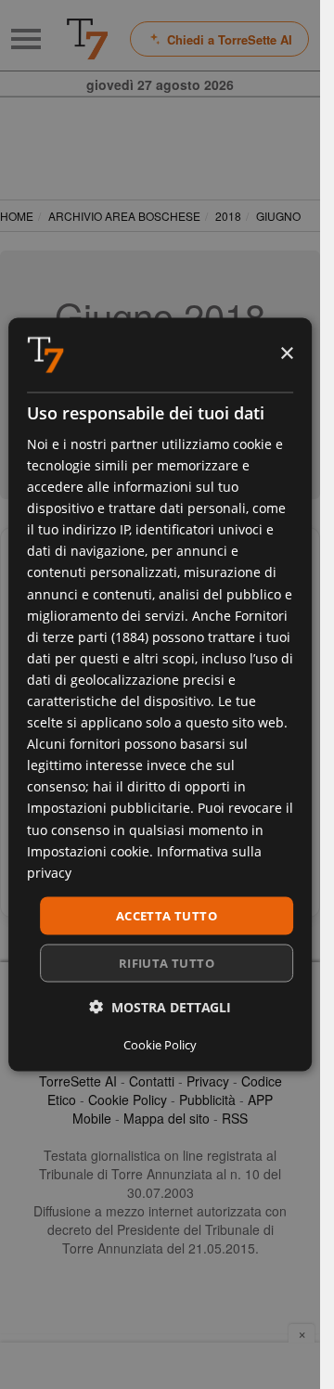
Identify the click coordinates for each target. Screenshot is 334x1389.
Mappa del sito (166, 1118)
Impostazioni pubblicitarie (108, 808)
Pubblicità (207, 1099)
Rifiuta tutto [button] (166, 963)
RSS (235, 1118)
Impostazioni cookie (88, 850)
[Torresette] (87, 39)
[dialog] (160, 694)
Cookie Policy (127, 1099)
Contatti (151, 1081)
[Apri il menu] (26, 39)
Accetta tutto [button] (166, 915)
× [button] (286, 354)
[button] (160, 1007)
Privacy (207, 1081)
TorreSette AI (78, 1081)
